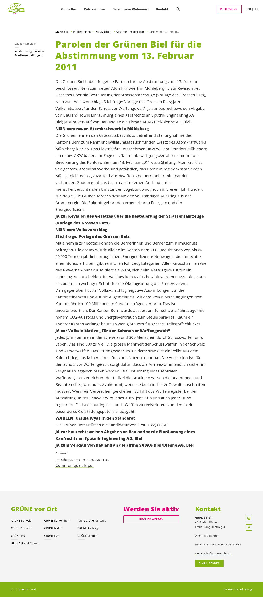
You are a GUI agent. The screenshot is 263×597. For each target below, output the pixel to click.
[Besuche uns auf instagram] (249, 518)
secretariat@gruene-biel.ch (213, 553)
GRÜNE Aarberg (88, 528)
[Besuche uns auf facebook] (249, 527)
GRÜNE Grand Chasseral (25, 543)
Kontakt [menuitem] (162, 9)
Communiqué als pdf (74, 465)
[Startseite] (17, 9)
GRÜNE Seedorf (88, 536)
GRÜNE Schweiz (21, 520)
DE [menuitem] (256, 9)
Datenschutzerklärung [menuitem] (237, 589)
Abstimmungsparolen (130, 31)
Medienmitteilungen (28, 55)
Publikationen (82, 31)
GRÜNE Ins (18, 536)
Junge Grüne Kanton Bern (92, 520)
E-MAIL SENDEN (209, 563)
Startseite (61, 31)
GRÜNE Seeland (21, 528)
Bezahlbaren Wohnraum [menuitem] (131, 9)
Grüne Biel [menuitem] (69, 9)
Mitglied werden (151, 519)
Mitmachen (228, 9)
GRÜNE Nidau (53, 528)
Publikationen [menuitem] (94, 9)
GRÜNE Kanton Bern (57, 520)
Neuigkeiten (103, 31)
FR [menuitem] (249, 9)
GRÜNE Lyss (52, 536)
